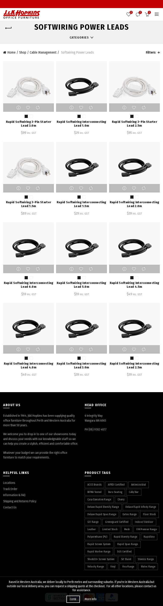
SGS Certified (124, 551)
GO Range (92, 521)
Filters (151, 52)
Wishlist (131, 12)
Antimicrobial (138, 484)
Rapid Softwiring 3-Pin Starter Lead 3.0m (28, 123)
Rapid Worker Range (98, 551)
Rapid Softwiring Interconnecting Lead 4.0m (28, 365)
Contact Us (10, 507)
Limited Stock (110, 529)
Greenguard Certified (116, 521)
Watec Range (148, 566)
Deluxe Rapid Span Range (101, 514)
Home (11, 52)
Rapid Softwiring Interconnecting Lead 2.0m (134, 204)
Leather (91, 529)
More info (91, 599)
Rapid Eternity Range (125, 536)
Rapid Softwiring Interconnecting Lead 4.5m (134, 285)
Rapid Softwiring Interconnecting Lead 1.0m (81, 123)
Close (73, 599)
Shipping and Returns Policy (19, 501)
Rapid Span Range (127, 544)
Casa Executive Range (99, 499)
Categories (79, 37)
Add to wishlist (28, 107)
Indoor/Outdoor (144, 521)
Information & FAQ (14, 495)
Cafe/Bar (133, 492)
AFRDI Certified (116, 484)
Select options (19, 107)
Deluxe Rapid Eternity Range (103, 506)
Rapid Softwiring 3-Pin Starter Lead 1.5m (28, 204)
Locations (9, 483)
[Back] (8, 28)
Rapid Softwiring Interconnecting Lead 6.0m (28, 285)
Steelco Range (146, 559)
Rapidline (149, 536)
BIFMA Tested (94, 492)
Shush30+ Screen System (101, 559)
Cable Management (43, 52)
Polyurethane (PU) (97, 536)
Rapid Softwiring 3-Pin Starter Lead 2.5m (134, 123)
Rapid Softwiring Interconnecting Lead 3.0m (81, 365)
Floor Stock (149, 514)
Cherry (121, 499)
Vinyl (113, 566)
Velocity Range (95, 566)
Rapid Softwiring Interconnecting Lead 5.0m (81, 285)
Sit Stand (126, 559)
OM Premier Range (146, 529)
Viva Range (128, 566)
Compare (140, 12)
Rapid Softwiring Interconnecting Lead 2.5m (134, 365)
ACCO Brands (94, 484)
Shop (22, 52)
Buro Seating (115, 492)
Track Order (10, 489)
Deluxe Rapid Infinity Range (140, 506)
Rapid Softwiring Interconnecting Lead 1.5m (81, 204)
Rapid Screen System (99, 544)
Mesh (127, 529)
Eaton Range (129, 514)
